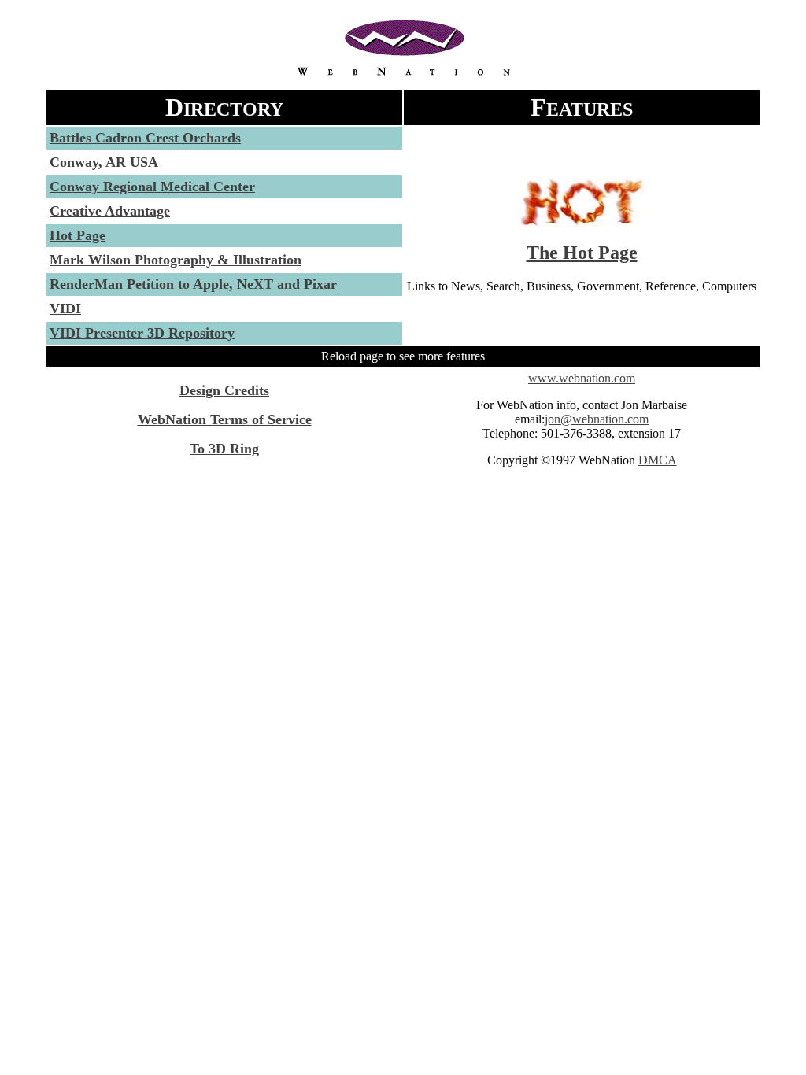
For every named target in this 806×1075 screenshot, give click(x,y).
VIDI (65, 308)
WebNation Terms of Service (225, 419)
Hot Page (77, 235)
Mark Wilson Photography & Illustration (175, 260)
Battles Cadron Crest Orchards (145, 138)
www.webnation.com (581, 378)
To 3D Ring (224, 448)
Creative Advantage (110, 211)
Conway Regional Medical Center (152, 186)
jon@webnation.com (597, 419)
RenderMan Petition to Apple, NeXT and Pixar (193, 284)
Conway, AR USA (104, 162)
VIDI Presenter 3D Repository (142, 333)
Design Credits (224, 390)
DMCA (657, 460)
